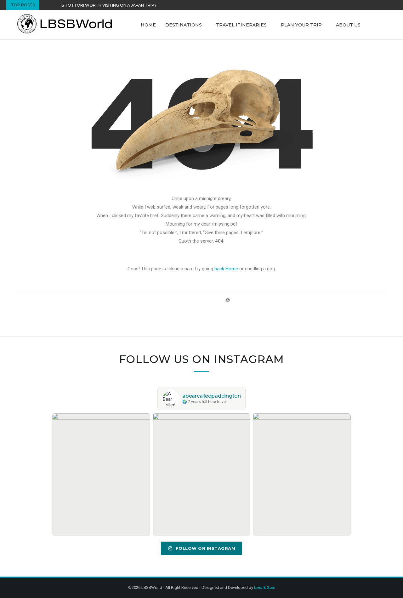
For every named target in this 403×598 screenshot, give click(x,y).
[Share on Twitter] (179, 299)
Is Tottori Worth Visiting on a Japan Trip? (108, 5)
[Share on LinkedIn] (191, 299)
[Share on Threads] (221, 299)
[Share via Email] (234, 299)
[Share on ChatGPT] (227, 300)
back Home (226, 269)
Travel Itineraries (241, 25)
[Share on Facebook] (173, 299)
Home (148, 25)
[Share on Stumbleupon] (203, 299)
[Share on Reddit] (197, 299)
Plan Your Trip (301, 25)
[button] (45, 5)
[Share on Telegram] (215, 299)
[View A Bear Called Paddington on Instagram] (101, 474)
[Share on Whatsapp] (209, 299)
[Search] (382, 24)
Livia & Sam (264, 587)
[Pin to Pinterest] (185, 299)
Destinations (183, 25)
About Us (348, 25)
